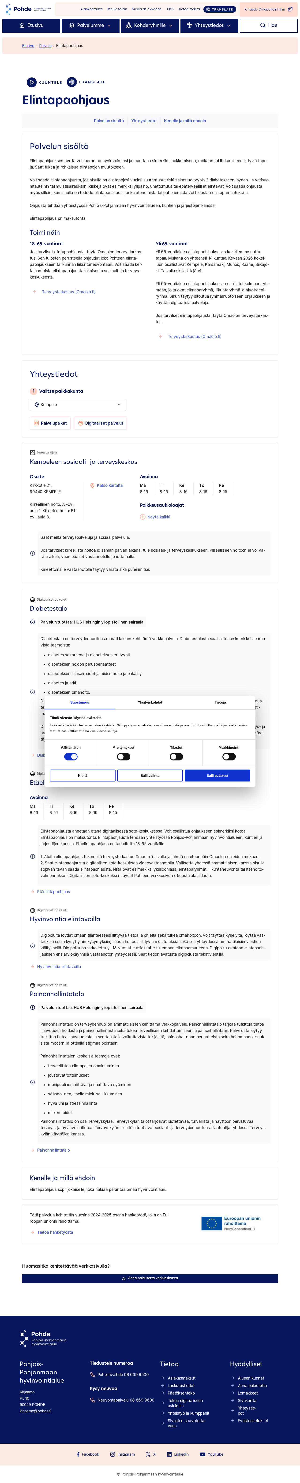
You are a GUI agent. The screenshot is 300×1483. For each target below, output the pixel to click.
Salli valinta (150, 776)
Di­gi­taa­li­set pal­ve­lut (104, 423)
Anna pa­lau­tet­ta (252, 1385)
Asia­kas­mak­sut (181, 1378)
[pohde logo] (27, 9)
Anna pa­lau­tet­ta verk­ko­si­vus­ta (153, 1278)
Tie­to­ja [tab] (220, 702)
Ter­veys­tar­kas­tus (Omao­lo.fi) (69, 292)
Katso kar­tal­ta (110, 485)
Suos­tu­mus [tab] (79, 702)
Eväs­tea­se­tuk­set (253, 1420)
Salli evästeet (217, 776)
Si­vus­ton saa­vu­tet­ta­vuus (187, 1423)
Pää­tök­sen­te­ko (181, 1393)
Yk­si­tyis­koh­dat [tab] (150, 702)
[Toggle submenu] (109, 26)
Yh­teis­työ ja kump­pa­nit (188, 1413)
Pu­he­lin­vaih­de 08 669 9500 (123, 1374)
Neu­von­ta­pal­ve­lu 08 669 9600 (123, 1400)
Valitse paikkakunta (58, 391)
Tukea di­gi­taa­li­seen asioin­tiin (185, 1403)
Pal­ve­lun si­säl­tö (109, 120)
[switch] (123, 756)
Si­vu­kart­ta (247, 1400)
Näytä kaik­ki (158, 517)
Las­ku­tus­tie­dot (181, 1385)
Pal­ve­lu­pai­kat (54, 423)
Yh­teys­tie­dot (144, 120)
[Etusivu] (22, 25)
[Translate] (219, 9)
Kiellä (82, 776)
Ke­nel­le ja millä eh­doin (185, 120)
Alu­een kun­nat (251, 1378)
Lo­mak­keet (248, 1393)
